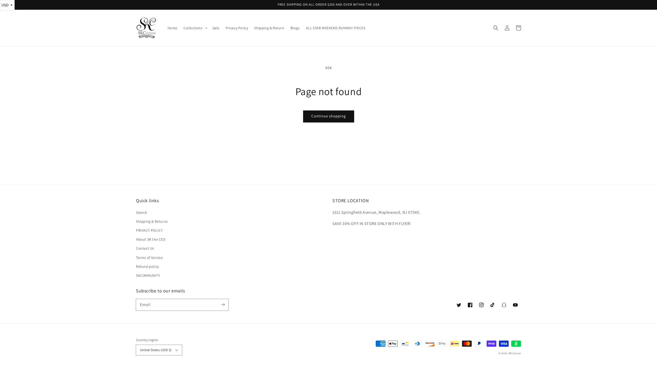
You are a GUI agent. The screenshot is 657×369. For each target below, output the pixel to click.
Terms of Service (149, 257)
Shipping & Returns (152, 221)
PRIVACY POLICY (149, 230)
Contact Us (145, 248)
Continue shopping (328, 116)
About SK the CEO (151, 239)
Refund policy (147, 266)
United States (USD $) (155, 350)
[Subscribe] (222, 304)
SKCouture (514, 353)
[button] (495, 28)
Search (141, 212)
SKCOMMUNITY (148, 275)
